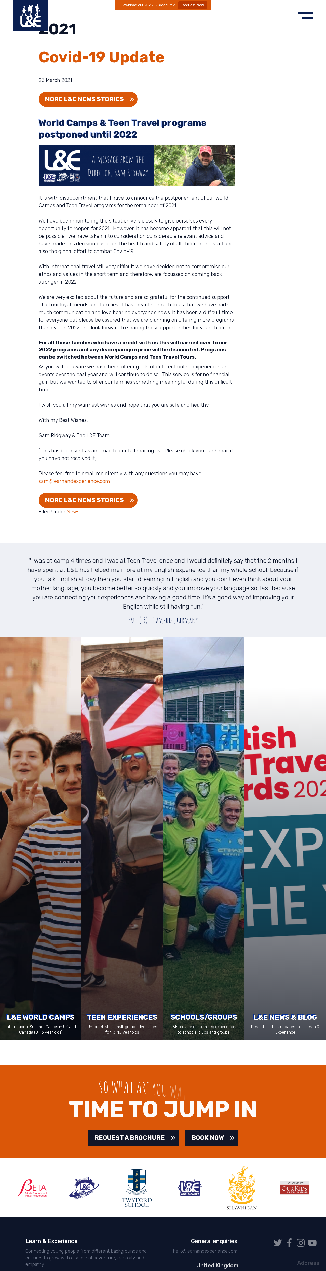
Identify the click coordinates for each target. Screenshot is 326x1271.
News (73, 512)
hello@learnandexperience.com (205, 1251)
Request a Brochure (129, 1137)
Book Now (208, 1137)
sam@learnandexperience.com (74, 481)
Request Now (192, 5)
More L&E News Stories (84, 500)
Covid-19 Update (102, 57)
